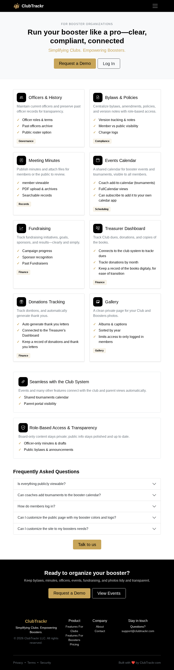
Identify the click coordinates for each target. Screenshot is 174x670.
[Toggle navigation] (155, 6)
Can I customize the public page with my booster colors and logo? (67, 517)
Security (45, 662)
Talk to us (87, 544)
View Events (109, 593)
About (100, 626)
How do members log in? (36, 506)
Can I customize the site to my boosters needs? (53, 529)
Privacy (18, 662)
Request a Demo (75, 63)
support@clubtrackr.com (138, 631)
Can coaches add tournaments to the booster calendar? (59, 495)
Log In (109, 63)
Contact (100, 631)
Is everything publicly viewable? (42, 484)
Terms (31, 662)
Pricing (74, 644)
